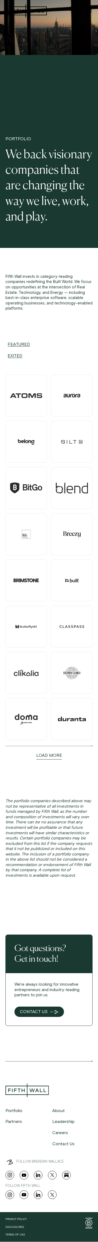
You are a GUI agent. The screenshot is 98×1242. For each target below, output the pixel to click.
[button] (88, 9)
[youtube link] (24, 1175)
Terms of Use (15, 1234)
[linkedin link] (38, 1175)
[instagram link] (9, 1175)
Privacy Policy (16, 1219)
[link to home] (25, 10)
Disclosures (14, 1227)
